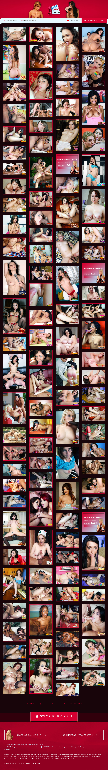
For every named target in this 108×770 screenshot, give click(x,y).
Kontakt (38, 747)
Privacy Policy (8, 749)
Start (5, 744)
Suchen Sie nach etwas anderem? (77, 735)
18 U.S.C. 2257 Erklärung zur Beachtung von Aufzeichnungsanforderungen (64, 747)
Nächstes (75, 703)
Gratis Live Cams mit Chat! (29, 735)
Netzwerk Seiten (11, 20)
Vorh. (31, 703)
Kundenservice (23, 747)
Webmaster (32, 747)
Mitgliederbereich (29, 20)
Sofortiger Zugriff (95, 20)
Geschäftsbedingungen (11, 747)
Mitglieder (11, 744)
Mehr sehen (39, 744)
